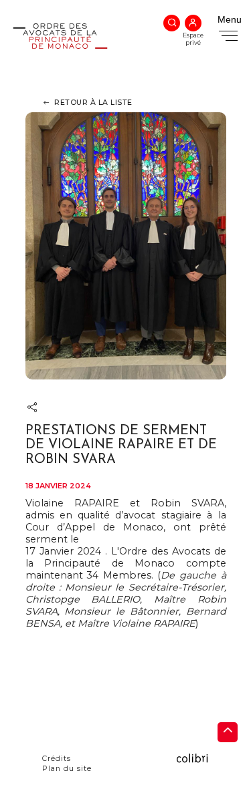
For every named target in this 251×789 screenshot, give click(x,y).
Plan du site (67, 768)
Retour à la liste (93, 102)
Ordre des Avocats (60, 53)
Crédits (56, 758)
